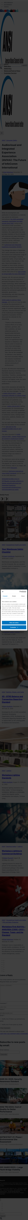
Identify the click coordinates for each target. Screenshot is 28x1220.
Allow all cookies (14, 622)
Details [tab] (14, 596)
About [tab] (23, 596)
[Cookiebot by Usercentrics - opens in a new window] (19, 592)
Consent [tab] (5, 596)
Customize (13, 627)
